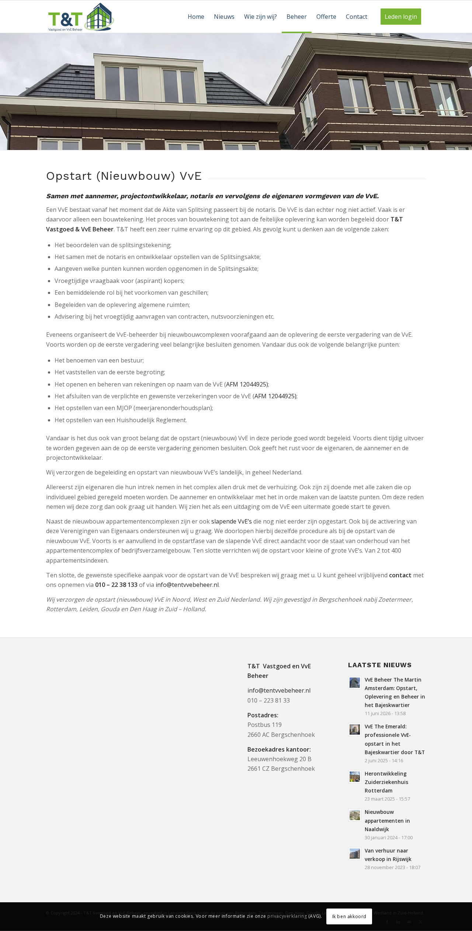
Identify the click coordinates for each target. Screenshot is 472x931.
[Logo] (81, 16)
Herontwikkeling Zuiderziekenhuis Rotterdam (386, 782)
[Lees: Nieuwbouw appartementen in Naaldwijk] (354, 815)
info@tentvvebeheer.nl (187, 585)
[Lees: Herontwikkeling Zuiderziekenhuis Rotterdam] (354, 776)
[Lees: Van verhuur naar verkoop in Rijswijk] (354, 853)
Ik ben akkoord (349, 916)
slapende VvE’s (231, 521)
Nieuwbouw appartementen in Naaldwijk (387, 820)
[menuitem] (196, 16)
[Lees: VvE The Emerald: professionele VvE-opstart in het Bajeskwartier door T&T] (354, 729)
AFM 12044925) (247, 384)
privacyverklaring (287, 916)
